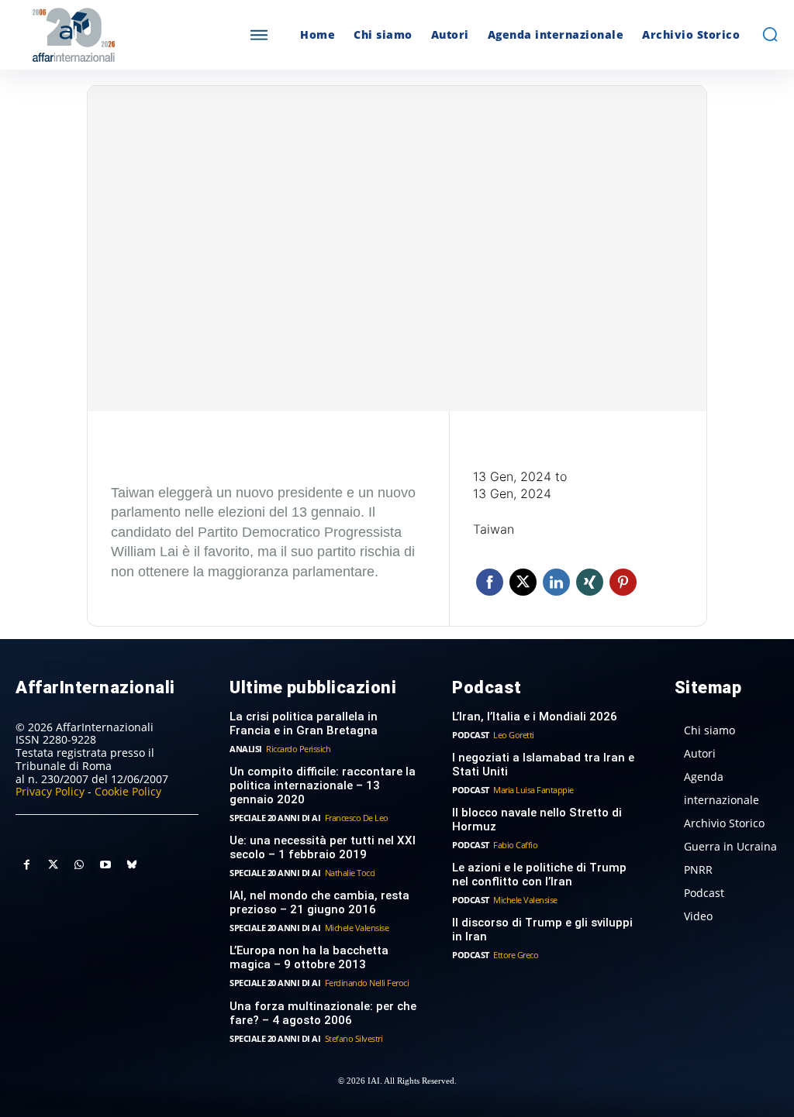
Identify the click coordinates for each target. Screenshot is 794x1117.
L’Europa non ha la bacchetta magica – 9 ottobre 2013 (309, 957)
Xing (589, 582)
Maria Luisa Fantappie (533, 790)
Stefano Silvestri (354, 1038)
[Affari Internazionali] (111, 35)
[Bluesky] (132, 865)
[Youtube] (105, 865)
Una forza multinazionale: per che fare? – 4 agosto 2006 (323, 1013)
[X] (53, 865)
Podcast (470, 735)
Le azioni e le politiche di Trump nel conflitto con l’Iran (539, 874)
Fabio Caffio (515, 845)
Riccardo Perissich (298, 748)
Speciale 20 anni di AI (275, 817)
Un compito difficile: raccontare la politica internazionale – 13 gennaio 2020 (323, 785)
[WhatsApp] (79, 865)
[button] (769, 34)
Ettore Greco (515, 955)
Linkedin (556, 582)
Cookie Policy (128, 791)
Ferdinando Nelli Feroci (367, 982)
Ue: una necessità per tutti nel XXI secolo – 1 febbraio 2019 (323, 847)
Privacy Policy (50, 791)
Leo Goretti (513, 735)
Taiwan (493, 529)
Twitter (523, 582)
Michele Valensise (357, 927)
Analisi (246, 748)
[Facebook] (26, 865)
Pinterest (623, 582)
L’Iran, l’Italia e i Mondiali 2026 (534, 716)
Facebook (489, 582)
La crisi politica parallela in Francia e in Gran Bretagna (304, 723)
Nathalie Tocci (350, 872)
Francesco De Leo (356, 817)
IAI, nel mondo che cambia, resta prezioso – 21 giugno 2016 (319, 902)
